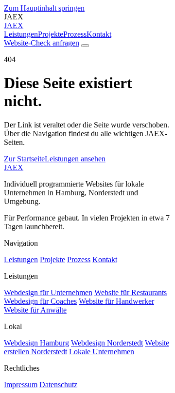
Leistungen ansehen (75, 159)
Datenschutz (58, 384)
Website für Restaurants (130, 292)
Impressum (20, 384)
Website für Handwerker (116, 301)
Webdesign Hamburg (36, 343)
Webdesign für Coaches (40, 301)
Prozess (75, 34)
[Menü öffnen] (85, 45)
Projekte (50, 34)
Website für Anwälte (35, 310)
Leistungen (21, 34)
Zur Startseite (24, 159)
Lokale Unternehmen (101, 351)
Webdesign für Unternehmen (48, 292)
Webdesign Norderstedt (107, 343)
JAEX (13, 167)
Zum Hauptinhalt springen (44, 8)
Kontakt (99, 34)
